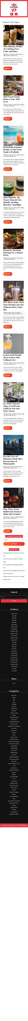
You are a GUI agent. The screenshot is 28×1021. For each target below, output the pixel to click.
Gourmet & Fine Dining (14, 743)
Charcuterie (14, 719)
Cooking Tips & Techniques (14, 726)
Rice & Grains (14, 787)
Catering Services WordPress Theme (10, 825)
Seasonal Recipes (14, 796)
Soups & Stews (14, 807)
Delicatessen (14, 730)
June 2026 (14, 618)
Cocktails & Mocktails (14, 721)
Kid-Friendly (14, 761)
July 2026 (14, 616)
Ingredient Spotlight (14, 757)
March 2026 (14, 624)
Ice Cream (14, 754)
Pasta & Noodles (14, 776)
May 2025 (14, 646)
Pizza (14, 779)
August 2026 (14, 613)
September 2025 (14, 638)
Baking (14, 697)
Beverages (14, 704)
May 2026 (14, 620)
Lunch (14, 765)
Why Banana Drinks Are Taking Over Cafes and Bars (13, 48)
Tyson (18, 258)
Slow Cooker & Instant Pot (14, 801)
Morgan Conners (17, 413)
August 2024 (14, 666)
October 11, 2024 (9, 517)
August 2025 (14, 640)
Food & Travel (14, 737)
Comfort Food (14, 724)
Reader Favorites (14, 783)
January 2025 (14, 655)
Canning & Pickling (14, 717)
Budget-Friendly (14, 713)
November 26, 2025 (9, 312)
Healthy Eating (14, 748)
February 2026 (14, 626)
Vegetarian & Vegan (14, 814)
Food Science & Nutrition (14, 741)
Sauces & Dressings (14, 792)
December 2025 (14, 631)
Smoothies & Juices (14, 803)
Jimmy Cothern (19, 54)
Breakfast (14, 710)
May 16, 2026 (8, 154)
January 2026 (14, 629)
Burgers (14, 715)
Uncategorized (14, 812)
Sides (14, 798)
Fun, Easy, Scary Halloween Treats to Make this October (12, 511)
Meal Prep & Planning (14, 770)
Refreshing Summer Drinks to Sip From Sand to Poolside (12, 149)
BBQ (14, 702)
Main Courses (14, 768)
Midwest (14, 774)
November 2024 (14, 660)
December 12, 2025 (9, 258)
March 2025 (14, 651)
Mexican (14, 772)
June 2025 (14, 644)
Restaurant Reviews (14, 785)
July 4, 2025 (8, 362)
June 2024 (14, 670)
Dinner (14, 735)
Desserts (14, 732)
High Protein (14, 750)
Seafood (14, 794)
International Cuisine (14, 759)
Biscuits (14, 706)
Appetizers (14, 695)
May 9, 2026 (8, 207)
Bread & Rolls (14, 708)
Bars (14, 699)
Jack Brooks (19, 466)
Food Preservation (14, 739)
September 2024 (14, 664)
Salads (14, 790)
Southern (14, 809)
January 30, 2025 (9, 466)
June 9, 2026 (8, 104)
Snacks (14, 805)
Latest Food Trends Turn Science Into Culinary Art (12, 357)
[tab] (11, 14)
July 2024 (14, 668)
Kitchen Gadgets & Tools (14, 763)
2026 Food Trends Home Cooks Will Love (11, 99)
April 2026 (14, 622)
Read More (8, 69)
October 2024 (14, 662)
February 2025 (14, 653)
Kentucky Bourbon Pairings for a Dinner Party (13, 252)
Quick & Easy (14, 781)
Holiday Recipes (14, 752)
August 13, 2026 (9, 54)
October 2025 (14, 635)
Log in (14, 683)
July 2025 (14, 642)
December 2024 (14, 657)
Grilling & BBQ (14, 746)
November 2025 (14, 633)
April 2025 (14, 648)
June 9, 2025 (8, 413)
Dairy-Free (14, 728)
